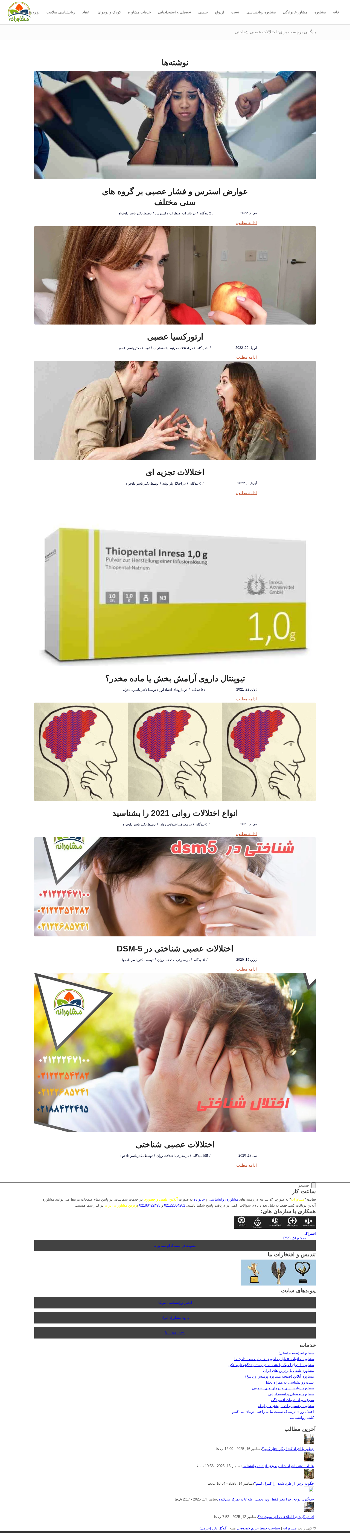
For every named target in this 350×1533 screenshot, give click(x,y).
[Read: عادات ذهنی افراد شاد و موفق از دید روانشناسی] (309, 1460)
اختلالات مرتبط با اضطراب (171, 348)
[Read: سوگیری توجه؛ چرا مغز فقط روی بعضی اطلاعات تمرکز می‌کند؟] (309, 1491)
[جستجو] (339, 36)
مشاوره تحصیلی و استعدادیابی (291, 1394)
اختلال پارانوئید (172, 483)
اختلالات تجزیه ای (175, 472)
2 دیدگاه (205, 213)
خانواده (199, 1199)
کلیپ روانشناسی (301, 1418)
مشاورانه (298, 1199)
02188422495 (149, 1205)
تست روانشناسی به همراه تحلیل (289, 1382)
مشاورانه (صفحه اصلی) (296, 1353)
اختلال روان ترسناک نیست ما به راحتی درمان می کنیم (273, 1412)
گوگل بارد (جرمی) (213, 1528)
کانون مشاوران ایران (175, 1318)
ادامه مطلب (246, 222)
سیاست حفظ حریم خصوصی (258, 1528)
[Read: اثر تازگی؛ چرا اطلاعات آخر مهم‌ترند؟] (309, 1511)
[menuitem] (336, 12)
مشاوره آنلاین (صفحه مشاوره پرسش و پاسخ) (279, 1376)
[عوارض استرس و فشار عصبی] (175, 125)
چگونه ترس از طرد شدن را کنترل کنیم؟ (284, 1483)
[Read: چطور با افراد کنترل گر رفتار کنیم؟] (309, 1443)
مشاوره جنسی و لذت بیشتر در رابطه (286, 1406)
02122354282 (174, 1205)
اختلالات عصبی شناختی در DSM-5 (175, 948)
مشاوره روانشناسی (223, 1199)
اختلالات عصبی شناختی (175, 1144)
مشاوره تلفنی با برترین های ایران (288, 1371)
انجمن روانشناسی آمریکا (175, 1303)
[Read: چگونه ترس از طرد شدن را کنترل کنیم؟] (309, 1478)
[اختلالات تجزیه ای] (175, 410)
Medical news (175, 1333)
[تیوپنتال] (175, 581)
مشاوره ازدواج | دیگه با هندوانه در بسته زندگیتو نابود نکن (271, 1365)
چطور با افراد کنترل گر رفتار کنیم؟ (288, 1449)
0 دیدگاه (202, 348)
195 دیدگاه (200, 1156)
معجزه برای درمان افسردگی (292, 1400)
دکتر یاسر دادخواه (130, 213)
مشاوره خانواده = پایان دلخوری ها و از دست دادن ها (274, 1359)
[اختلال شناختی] (175, 1053)
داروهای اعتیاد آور (171, 690)
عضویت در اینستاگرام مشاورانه (175, 1246)
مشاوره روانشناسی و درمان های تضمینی (283, 1388)
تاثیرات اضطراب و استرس (173, 213)
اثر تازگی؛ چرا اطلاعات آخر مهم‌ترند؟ (286, 1517)
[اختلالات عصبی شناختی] (175, 886)
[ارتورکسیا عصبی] (175, 275)
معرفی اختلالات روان (173, 824)
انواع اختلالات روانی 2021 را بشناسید (175, 813)
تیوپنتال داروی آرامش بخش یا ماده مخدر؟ (175, 678)
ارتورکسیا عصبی (175, 336)
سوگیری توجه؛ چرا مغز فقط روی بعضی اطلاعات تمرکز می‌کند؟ (266, 1499)
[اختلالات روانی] (175, 752)
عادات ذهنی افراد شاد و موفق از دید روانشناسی (278, 1466)
